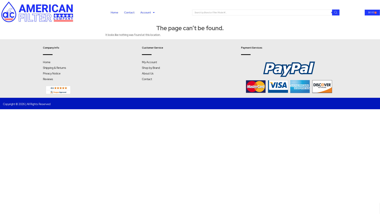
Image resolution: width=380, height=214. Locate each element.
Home (114, 12)
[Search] (335, 12)
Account (145, 12)
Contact (129, 12)
